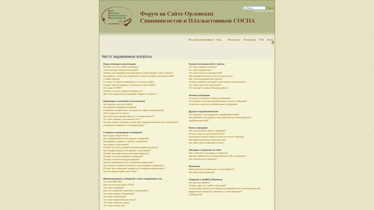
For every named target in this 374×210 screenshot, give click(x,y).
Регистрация (250, 39)
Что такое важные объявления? (119, 193)
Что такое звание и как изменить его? (121, 119)
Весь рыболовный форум (201, 39)
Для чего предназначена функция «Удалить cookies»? (130, 94)
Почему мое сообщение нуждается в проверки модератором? (134, 168)
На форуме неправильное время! (120, 107)
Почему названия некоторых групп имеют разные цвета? (217, 82)
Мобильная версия (272, 42)
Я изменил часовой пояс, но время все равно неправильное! (133, 110)
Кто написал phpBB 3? (200, 182)
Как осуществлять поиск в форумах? (207, 131)
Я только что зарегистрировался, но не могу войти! (128, 82)
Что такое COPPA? (112, 88)
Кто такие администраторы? (203, 67)
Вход (219, 39)
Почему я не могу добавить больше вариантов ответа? (130, 147)
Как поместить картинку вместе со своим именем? (128, 116)
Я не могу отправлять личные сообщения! (210, 98)
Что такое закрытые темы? (116, 202)
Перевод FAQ (195, 194)
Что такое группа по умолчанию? (205, 85)
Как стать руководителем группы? (206, 79)
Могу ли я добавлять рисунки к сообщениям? (125, 190)
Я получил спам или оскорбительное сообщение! (213, 104)
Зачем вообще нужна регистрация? (120, 70)
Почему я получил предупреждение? (121, 159)
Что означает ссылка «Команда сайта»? (208, 88)
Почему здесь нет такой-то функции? (207, 185)
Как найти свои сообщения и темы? (206, 143)
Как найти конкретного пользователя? (207, 140)
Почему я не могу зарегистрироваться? (123, 91)
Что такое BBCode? (112, 181)
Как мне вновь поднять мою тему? (120, 171)
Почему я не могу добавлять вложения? (123, 156)
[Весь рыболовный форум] (187, 18)
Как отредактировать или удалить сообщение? (126, 138)
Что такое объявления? (114, 196)
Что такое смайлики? (113, 187)
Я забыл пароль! (111, 79)
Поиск (270, 39)
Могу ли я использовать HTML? (119, 185)
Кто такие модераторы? (200, 70)
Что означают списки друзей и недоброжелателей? (214, 114)
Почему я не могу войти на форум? (121, 67)
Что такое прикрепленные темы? (119, 200)
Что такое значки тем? (114, 205)
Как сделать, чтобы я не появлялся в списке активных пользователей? (138, 76)
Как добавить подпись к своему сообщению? (125, 141)
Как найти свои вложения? (202, 172)
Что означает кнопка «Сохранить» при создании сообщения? (133, 165)
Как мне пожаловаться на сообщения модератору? (128, 162)
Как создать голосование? (116, 144)
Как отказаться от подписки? (203, 159)
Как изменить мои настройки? (118, 104)
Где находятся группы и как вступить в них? (211, 76)
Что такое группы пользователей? (205, 73)
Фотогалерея (234, 39)
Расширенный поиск (263, 11)
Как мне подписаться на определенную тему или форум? (217, 156)
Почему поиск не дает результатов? (207, 134)
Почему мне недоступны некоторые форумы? (126, 153)
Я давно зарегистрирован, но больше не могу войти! (129, 85)
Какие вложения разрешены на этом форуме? (212, 169)
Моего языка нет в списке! (116, 113)
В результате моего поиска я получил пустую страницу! (216, 137)
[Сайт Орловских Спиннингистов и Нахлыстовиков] (116, 25)
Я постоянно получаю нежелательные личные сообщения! (218, 101)
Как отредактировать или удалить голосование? (127, 150)
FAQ (261, 39)
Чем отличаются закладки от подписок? (208, 153)
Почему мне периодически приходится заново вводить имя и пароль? (138, 73)
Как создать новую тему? (115, 135)
